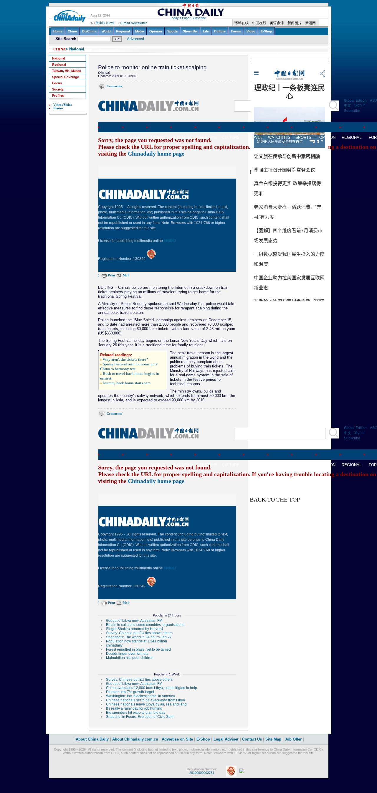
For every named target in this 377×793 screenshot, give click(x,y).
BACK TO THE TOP (275, 499)
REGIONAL (351, 137)
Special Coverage (65, 77)
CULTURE (230, 137)
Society (58, 89)
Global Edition (355, 100)
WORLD (158, 137)
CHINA (59, 49)
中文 (347, 105)
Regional (59, 64)
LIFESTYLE (206, 137)
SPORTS (303, 137)
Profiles (58, 95)
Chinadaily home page (156, 153)
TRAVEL (255, 137)
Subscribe (352, 111)
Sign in (360, 105)
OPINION (327, 137)
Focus (57, 83)
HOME (110, 137)
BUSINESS (182, 137)
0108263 (170, 241)
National (58, 58)
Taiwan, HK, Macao (66, 70)
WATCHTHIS (279, 137)
